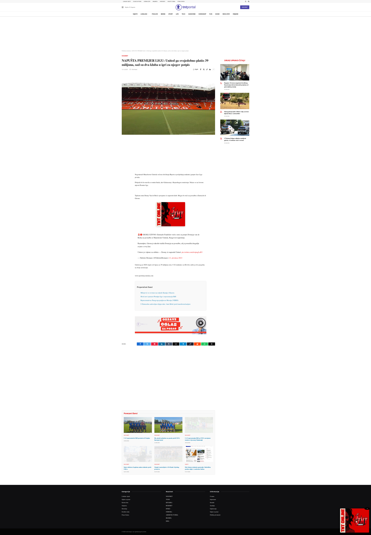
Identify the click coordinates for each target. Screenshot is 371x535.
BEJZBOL (169, 516)
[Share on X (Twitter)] (203, 69)
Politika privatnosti (215, 513)
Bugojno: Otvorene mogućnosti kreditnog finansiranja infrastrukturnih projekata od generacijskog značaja (236, 85)
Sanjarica (155, 1)
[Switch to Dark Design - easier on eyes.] (246, 1)
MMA (167, 519)
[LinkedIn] (123, 166)
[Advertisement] (185, 33)
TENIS (168, 497)
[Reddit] (123, 171)
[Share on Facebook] (200, 69)
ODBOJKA (169, 510)
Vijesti (135, 14)
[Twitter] (123, 148)
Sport (170, 14)
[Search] (248, 1)
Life (177, 14)
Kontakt (245, 7)
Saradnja (212, 504)
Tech (183, 14)
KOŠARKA (169, 500)
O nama (212, 494)
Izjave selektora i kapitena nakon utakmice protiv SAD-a (137, 466)
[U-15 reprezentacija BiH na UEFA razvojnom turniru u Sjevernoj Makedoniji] (199, 423)
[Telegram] (123, 175)
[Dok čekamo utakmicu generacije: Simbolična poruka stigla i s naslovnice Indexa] (199, 452)
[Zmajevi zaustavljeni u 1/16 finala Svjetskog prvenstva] (168, 452)
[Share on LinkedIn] (209, 69)
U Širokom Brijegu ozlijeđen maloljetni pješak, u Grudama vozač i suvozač (235, 139)
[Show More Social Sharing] (213, 69)
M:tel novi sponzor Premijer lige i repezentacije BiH (158, 294)
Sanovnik (191, 14)
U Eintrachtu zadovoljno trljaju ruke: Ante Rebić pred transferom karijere (166, 302)
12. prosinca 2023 (175, 256)
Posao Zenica (181, 1)
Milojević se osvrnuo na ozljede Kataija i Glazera (157, 291)
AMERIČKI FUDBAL (172, 513)
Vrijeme (235, 14)
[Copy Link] (206, 69)
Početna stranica (126, 51)
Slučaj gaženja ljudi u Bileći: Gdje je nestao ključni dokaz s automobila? (236, 112)
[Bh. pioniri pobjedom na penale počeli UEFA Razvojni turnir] (168, 423)
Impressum (213, 497)
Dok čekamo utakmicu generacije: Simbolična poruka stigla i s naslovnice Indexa (198, 466)
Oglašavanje (213, 507)
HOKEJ (168, 507)
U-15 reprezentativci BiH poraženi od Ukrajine (137, 436)
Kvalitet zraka (171, 1)
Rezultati (226, 14)
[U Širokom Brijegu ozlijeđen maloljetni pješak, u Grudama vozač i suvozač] (234, 128)
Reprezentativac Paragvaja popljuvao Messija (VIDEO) (159, 298)
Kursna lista (147, 1)
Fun (210, 14)
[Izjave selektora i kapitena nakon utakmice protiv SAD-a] (138, 452)
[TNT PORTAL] (185, 7)
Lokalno (144, 14)
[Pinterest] (123, 153)
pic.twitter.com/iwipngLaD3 (192, 250)
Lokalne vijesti (127, 1)
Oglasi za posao (137, 1)
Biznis (163, 14)
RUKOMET (169, 504)
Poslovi (155, 14)
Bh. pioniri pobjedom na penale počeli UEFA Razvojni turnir (167, 437)
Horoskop (162, 1)
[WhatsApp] (123, 180)
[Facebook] (123, 144)
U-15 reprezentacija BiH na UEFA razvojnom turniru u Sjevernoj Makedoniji (197, 437)
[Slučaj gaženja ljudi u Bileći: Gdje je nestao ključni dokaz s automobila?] (234, 101)
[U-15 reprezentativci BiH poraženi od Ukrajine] (138, 423)
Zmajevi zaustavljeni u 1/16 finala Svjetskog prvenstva (166, 466)
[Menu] (122, 7)
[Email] (123, 157)
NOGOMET (169, 494)
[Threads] (123, 184)
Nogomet (125, 56)
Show (217, 14)
